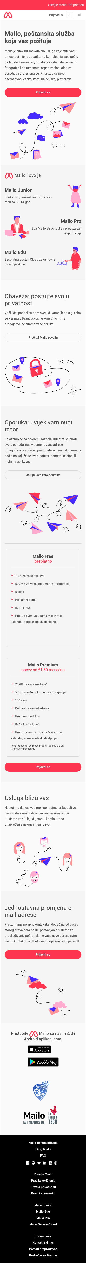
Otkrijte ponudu (66, 5)
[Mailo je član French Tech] (40, 1116)
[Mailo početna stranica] (8, 15)
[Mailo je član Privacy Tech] (40, 1092)
